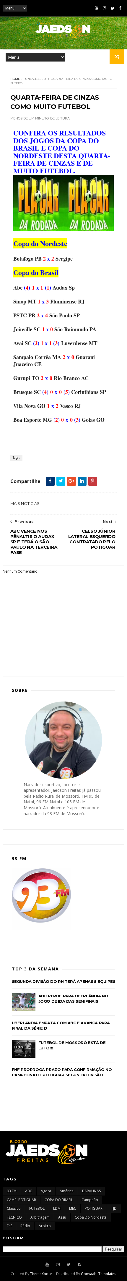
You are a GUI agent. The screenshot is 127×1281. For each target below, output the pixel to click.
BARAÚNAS (91, 1190)
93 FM (12, 1190)
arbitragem (40, 1217)
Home (15, 79)
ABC (28, 1190)
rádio (25, 1225)
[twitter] (113, 8)
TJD (114, 1208)
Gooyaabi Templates (98, 1273)
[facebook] (120, 8)
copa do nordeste (91, 1217)
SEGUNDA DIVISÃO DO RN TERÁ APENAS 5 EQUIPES (63, 981)
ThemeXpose (41, 1273)
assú (62, 1217)
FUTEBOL (37, 1208)
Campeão (90, 1199)
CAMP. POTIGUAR (21, 1199)
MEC (72, 1208)
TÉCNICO (14, 1217)
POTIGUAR (93, 1208)
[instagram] (104, 8)
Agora (46, 1190)
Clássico (14, 1208)
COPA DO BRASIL (59, 1199)
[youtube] (96, 8)
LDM (57, 1208)
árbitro (45, 1225)
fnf (9, 1225)
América (67, 1190)
